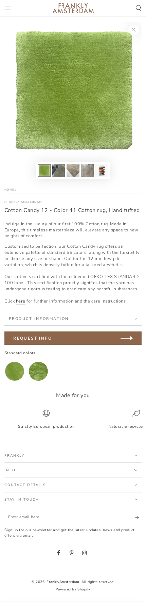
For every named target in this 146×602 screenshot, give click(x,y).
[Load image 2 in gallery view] (58, 170)
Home (9, 190)
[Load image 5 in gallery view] (101, 170)
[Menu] (7, 8)
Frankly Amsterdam (23, 202)
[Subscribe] (138, 517)
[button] (138, 8)
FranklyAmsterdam (63, 582)
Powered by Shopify (73, 589)
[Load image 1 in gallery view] (44, 170)
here (20, 301)
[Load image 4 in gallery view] (87, 170)
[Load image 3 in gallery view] (73, 170)
